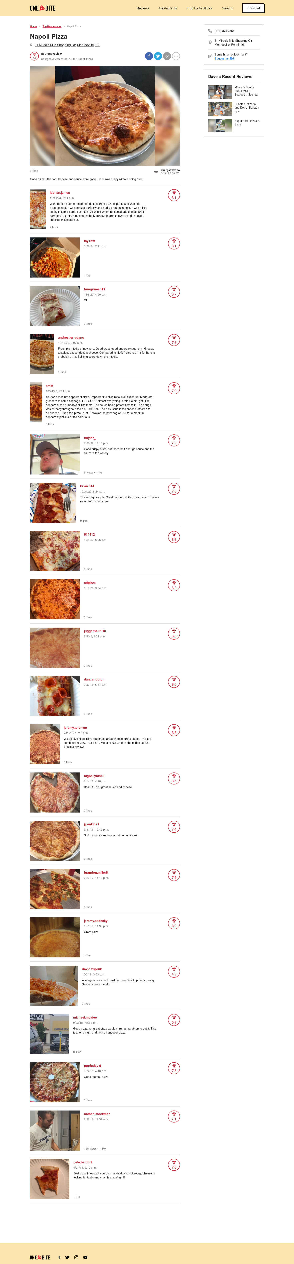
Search (227, 8)
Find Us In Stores (199, 8)
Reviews (143, 8)
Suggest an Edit (225, 58)
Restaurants (168, 8)
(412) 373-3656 (224, 31)
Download (253, 8)
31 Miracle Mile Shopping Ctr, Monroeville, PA (67, 44)
